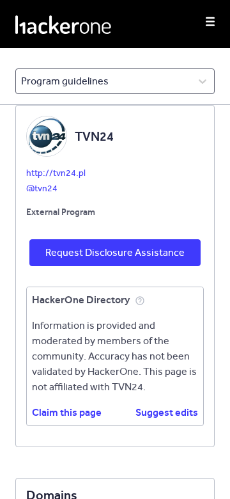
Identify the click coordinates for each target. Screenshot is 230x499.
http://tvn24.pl (56, 173)
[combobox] (22, 81)
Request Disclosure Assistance (115, 252)
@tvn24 (41, 188)
